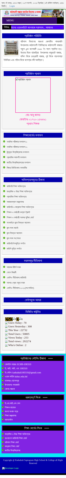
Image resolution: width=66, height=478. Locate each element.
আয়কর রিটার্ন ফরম (14, 267)
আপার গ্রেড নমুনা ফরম (16, 282)
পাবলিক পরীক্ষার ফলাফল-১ (17, 141)
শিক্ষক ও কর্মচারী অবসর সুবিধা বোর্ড (20, 217)
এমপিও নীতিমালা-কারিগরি (16, 277)
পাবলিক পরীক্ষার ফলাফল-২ (17, 147)
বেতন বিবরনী (11, 272)
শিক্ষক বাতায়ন (10, 407)
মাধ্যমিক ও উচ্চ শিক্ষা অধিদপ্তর (19, 191)
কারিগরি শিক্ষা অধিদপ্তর (16, 186)
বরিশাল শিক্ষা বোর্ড (12, 442)
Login (12, 6)
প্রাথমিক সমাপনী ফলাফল (16, 157)
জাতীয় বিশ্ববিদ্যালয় (12, 450)
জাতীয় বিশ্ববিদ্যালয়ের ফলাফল (18, 162)
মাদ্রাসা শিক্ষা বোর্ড (12, 446)
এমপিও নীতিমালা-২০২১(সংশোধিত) (20, 288)
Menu (10, 20)
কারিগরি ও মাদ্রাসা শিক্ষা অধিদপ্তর (20, 207)
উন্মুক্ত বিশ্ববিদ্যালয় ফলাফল (18, 152)
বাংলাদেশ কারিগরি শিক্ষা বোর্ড (16, 438)
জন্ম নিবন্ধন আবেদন (14, 233)
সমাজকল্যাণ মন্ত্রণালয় (15, 202)
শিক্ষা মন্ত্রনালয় (10, 415)
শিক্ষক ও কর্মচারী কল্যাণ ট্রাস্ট (18, 212)
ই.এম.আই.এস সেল (12, 403)
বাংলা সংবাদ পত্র (11, 411)
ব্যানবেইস (9, 419)
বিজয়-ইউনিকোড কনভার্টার (17, 167)
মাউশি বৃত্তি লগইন (14, 248)
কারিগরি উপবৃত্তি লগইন (16, 243)
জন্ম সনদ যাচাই (12, 228)
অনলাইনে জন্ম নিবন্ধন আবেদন (18, 222)
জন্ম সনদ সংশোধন (14, 238)
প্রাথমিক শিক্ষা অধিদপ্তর (16, 196)
